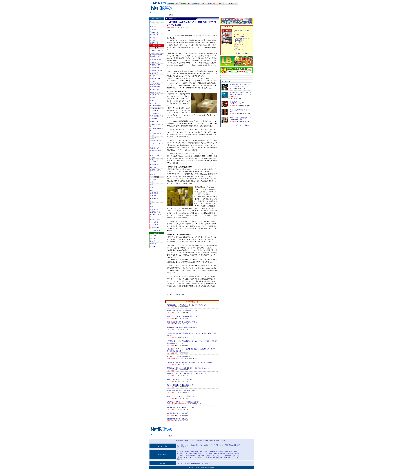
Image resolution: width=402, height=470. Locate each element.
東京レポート (154, 81)
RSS (211, 440)
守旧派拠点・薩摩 (155, 65)
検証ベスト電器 (154, 89)
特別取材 (152, 97)
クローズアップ (154, 103)
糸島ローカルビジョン (156, 92)
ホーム (152, 21)
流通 (151, 187)
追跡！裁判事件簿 (155, 86)
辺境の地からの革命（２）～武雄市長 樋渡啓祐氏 (183, 402)
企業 (151, 182)
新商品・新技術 (154, 227)
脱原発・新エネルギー (156, 62)
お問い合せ (199, 440)
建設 (151, 190)
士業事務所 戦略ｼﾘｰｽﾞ (156, 70)
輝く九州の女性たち (156, 105)
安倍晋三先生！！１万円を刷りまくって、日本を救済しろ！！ (187, 305)
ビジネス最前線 (208, 453)
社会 (151, 206)
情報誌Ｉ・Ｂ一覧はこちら (243, 53)
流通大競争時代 (154, 148)
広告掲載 (205, 440)
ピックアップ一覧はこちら (243, 125)
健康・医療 (153, 195)
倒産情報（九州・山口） (217, 457)
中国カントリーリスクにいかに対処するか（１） (183, 396)
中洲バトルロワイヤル (156, 140)
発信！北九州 (154, 209)
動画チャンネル (154, 95)
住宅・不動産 (154, 193)
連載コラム (153, 174)
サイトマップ (191, 440)
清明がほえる (154, 121)
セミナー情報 (154, 225)
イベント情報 (154, 222)
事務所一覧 (200, 463)
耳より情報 (153, 179)
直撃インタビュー (155, 78)
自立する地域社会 (155, 84)
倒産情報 (152, 37)
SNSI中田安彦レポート (156, 116)
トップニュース (154, 24)
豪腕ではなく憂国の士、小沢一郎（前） (180, 379)
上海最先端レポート (156, 138)
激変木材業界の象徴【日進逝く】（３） (180, 419)
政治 (151, 201)
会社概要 (152, 238)
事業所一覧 (153, 244)
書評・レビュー (154, 167)
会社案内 (216, 440)
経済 (151, 185)
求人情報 (152, 40)
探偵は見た (183, 455)
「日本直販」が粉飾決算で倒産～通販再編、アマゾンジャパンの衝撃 (189, 362)
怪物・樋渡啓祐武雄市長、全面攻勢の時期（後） (183, 322)
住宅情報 (183, 447)
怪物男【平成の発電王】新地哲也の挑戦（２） (182, 310)
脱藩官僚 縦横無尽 (219, 453)
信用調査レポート (155, 212)
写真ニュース (154, 32)
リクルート (153, 246)
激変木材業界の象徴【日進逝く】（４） (180, 413)
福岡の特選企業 (154, 67)
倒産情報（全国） (155, 219)
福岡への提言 (154, 164)
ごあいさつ (153, 235)
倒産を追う (153, 76)
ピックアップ (154, 35)
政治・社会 (153, 29)
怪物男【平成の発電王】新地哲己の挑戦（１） (182, 316)
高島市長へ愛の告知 (156, 59)
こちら (182, 294)
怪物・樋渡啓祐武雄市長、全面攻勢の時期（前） (183, 327)
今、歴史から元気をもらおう (194, 453)
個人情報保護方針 (181, 440)
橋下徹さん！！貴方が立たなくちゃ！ (179, 357)
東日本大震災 (154, 73)
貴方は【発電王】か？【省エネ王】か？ (180, 385)
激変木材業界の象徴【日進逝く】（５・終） (181, 407)
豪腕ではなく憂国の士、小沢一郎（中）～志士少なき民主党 (186, 373)
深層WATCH (153, 118)
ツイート (169, 30)
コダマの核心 (154, 110)
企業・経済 (153, 26)
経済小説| (190, 455)
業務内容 (152, 241)
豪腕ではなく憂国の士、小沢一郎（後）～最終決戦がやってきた (188, 368)
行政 (151, 204)
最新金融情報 (154, 198)
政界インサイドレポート (232, 451)
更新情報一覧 (154, 43)
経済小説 (152, 100)
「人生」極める (154, 113)
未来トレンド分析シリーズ (200, 455)
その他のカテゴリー (157, 230)
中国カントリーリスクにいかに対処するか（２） (183, 390)
